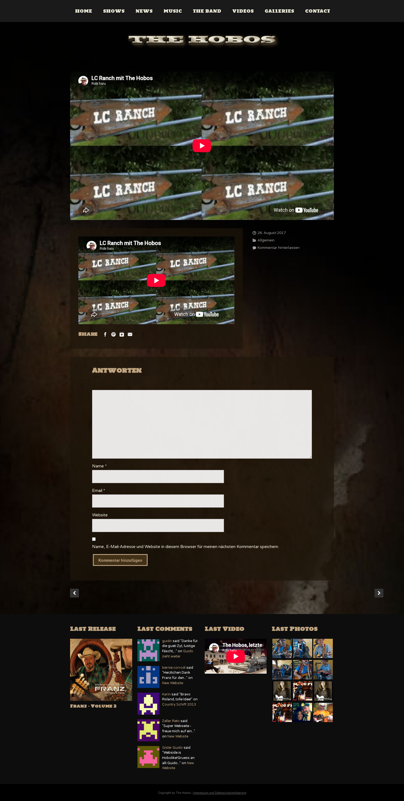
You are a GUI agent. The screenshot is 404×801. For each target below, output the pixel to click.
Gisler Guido (172, 748)
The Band (207, 11)
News (144, 11)
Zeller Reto (171, 721)
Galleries (279, 11)
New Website (172, 683)
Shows (113, 11)
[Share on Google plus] (122, 334)
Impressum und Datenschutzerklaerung (219, 792)
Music (173, 11)
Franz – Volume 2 (93, 706)
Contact (317, 11)
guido (167, 641)
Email (98, 490)
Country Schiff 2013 (179, 705)
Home (83, 11)
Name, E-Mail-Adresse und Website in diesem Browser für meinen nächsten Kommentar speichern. (185, 546)
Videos (243, 11)
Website (100, 515)
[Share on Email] (130, 334)
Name (99, 466)
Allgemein (266, 240)
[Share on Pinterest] (113, 334)
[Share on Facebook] (105, 334)
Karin (166, 694)
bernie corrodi (174, 668)
